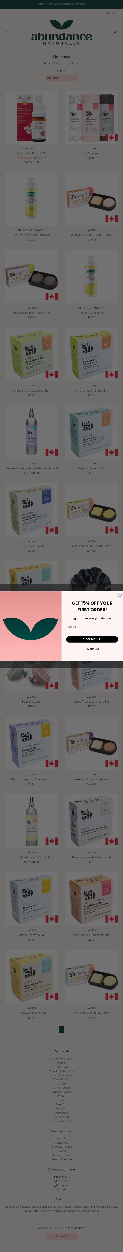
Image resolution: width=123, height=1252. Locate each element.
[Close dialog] (120, 595)
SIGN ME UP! (92, 639)
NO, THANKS (92, 649)
